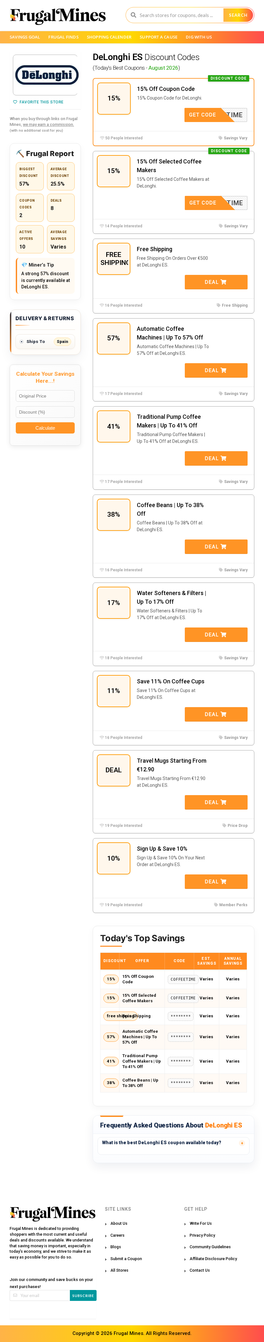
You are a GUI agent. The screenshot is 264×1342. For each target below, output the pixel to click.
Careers (117, 1235)
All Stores (119, 1270)
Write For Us (201, 1223)
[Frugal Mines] (58, 16)
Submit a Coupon (126, 1258)
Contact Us (200, 1270)
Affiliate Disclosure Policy (213, 1258)
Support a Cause (158, 37)
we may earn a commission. (48, 124)
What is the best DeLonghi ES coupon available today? (161, 1142)
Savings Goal (25, 37)
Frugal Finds (63, 37)
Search (238, 15)
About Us (118, 1223)
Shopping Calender (109, 37)
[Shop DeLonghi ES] (45, 75)
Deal (213, 282)
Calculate (45, 428)
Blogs (115, 1246)
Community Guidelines (210, 1246)
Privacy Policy (202, 1235)
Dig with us (199, 37)
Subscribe (83, 1296)
